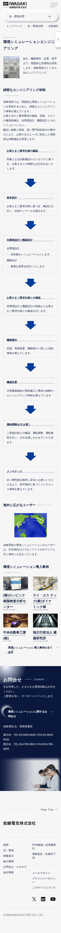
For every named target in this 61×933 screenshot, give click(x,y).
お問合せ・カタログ (15, 866)
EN (37, 3)
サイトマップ (54, 5)
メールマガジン (41, 873)
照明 (5, 844)
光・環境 (8, 850)
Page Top (47, 809)
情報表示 (8, 855)
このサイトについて (44, 887)
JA (32, 3)
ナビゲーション (27, 16)
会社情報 (8, 872)
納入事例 (8, 861)
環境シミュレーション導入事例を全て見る (30, 650)
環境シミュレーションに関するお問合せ (27, 714)
